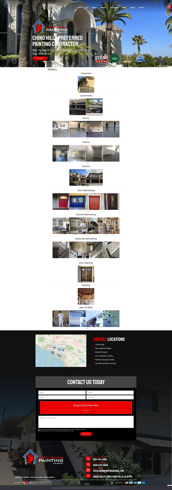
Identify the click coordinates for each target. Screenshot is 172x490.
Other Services (114, 8)
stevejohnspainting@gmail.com (108, 471)
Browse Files (86, 410)
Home (86, 8)
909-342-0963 (100, 459)
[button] (59, 349)
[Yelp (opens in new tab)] (27, 482)
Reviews (124, 8)
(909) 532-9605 (100, 465)
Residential (103, 8)
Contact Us (141, 8)
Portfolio (132, 8)
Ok (119, 487)
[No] (170, 488)
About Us (94, 8)
